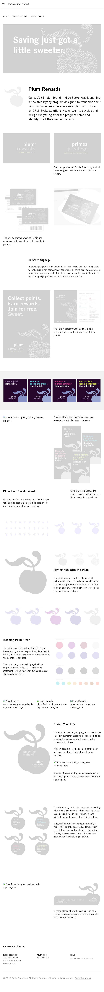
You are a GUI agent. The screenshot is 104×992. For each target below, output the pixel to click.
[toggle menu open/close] (3, 4)
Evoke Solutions (83, 978)
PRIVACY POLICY (9, 964)
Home (5, 16)
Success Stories (19, 16)
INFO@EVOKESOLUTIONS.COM (81, 958)
